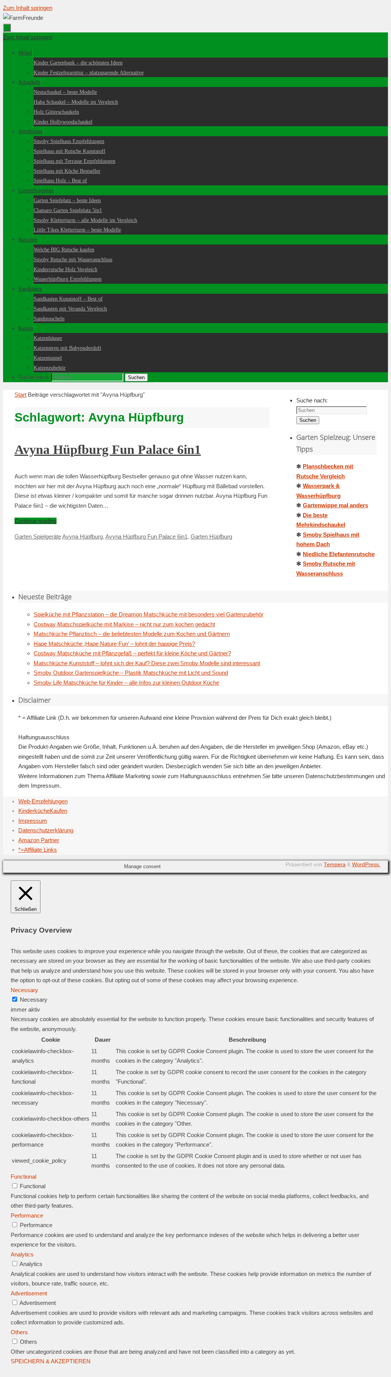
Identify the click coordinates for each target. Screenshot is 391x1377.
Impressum (32, 820)
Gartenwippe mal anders (335, 505)
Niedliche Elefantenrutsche (339, 554)
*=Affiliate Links (37, 849)
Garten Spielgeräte (38, 536)
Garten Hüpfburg (211, 536)
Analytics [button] (22, 1254)
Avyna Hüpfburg (82, 536)
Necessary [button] (24, 990)
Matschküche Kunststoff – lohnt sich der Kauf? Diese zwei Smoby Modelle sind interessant (147, 663)
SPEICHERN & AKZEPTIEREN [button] (50, 1361)
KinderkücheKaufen (42, 811)
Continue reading (36, 521)
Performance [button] (27, 1215)
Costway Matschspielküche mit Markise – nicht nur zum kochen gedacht (124, 624)
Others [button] (19, 1332)
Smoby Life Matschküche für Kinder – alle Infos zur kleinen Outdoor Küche (126, 682)
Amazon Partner (38, 840)
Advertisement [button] (29, 1293)
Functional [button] (23, 1176)
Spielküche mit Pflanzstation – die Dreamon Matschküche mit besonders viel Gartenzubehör (148, 614)
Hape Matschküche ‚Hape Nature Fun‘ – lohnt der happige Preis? (114, 643)
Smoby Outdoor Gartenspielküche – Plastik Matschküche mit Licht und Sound (131, 672)
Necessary (33, 999)
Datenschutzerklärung (45, 830)
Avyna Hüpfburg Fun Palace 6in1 (108, 449)
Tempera (335, 864)
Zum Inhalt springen (27, 8)
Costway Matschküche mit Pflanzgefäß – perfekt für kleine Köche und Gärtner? (132, 653)
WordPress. (366, 864)
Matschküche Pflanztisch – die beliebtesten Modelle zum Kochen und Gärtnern (132, 634)
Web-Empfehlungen (43, 801)
